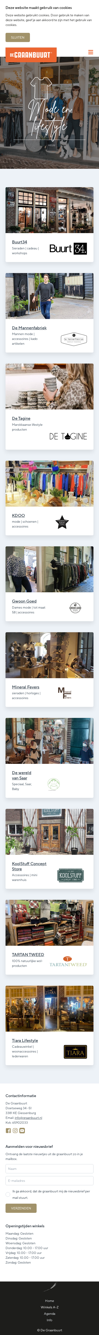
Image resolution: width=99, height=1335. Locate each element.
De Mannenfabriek (29, 327)
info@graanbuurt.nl (28, 1118)
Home (49, 1301)
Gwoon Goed (24, 601)
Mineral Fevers (25, 687)
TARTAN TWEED (28, 954)
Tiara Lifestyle (25, 1040)
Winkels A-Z (49, 1307)
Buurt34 (19, 242)
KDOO (18, 515)
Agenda (49, 1313)
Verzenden (21, 1208)
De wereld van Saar (21, 775)
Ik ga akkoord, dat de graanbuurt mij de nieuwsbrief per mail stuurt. (51, 1194)
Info (49, 1320)
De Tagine (21, 418)
